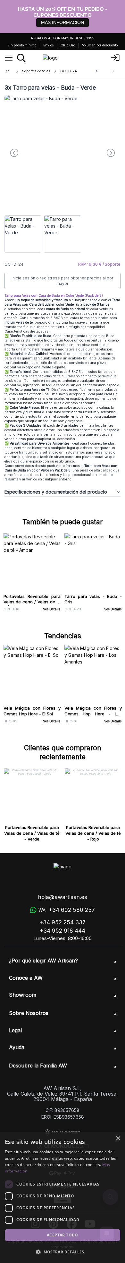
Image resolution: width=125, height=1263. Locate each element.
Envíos (48, 45)
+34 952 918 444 (62, 931)
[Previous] (97, 71)
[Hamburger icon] (9, 57)
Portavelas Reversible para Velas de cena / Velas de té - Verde (32, 833)
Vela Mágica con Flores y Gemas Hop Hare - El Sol (32, 710)
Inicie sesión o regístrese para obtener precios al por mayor (62, 281)
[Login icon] (115, 57)
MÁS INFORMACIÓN (62, 22)
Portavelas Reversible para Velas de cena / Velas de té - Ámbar (32, 602)
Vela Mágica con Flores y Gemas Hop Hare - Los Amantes (93, 713)
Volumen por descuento (100, 45)
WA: (66, 910)
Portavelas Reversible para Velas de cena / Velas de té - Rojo (93, 833)
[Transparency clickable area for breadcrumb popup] (41, 71)
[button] (62, 1252)
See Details (52, 609)
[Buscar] (21, 58)
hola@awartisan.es (62, 897)
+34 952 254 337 (62, 922)
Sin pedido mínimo (21, 45)
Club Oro (68, 45)
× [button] (117, 1138)
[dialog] (62, 1197)
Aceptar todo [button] (62, 1235)
